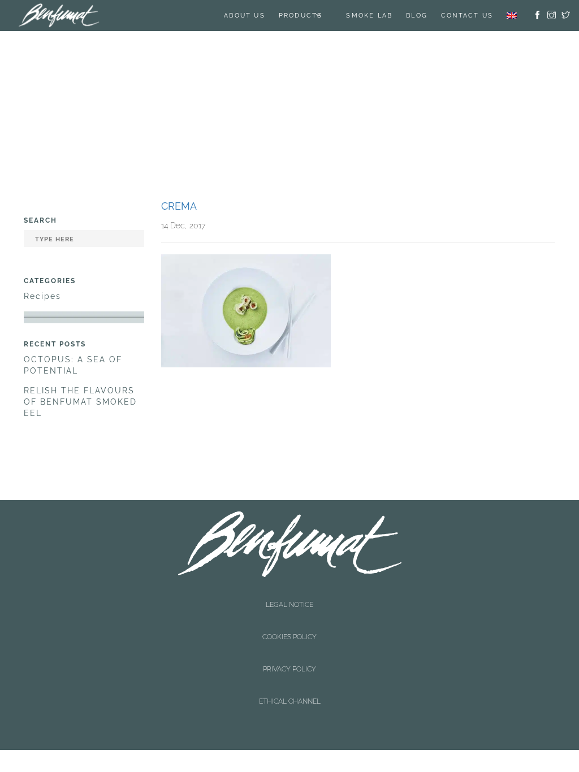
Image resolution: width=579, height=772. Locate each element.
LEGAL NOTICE (289, 593)
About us (244, 15)
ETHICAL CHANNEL (290, 622)
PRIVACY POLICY (289, 613)
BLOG (416, 15)
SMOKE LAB (369, 15)
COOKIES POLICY (289, 603)
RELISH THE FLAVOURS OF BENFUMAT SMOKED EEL (80, 402)
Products (301, 15)
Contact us (467, 15)
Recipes (42, 296)
